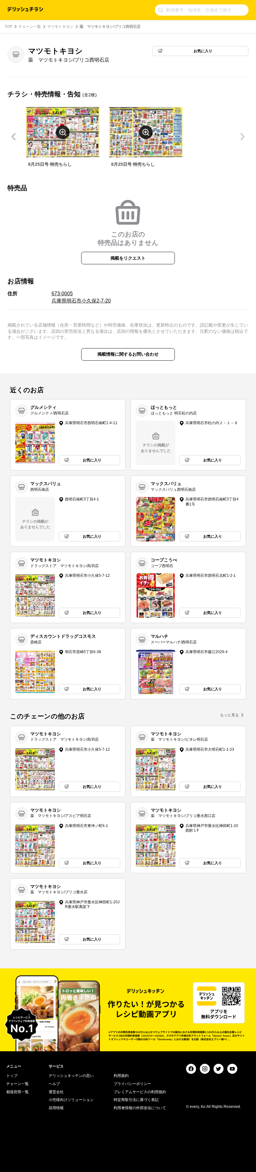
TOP (8, 26)
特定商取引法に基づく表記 (136, 1100)
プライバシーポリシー (132, 1084)
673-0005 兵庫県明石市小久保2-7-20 (81, 297)
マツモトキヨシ (60, 26)
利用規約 (121, 1075)
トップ (11, 1075)
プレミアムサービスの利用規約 (140, 1092)
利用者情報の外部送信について (140, 1108)
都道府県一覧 (17, 1092)
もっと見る (229, 715)
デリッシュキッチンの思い (71, 1075)
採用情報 (56, 1108)
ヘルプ (54, 1084)
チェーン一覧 (29, 26)
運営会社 (56, 1092)
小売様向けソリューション (71, 1100)
